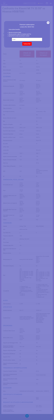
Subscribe (27, 44)
